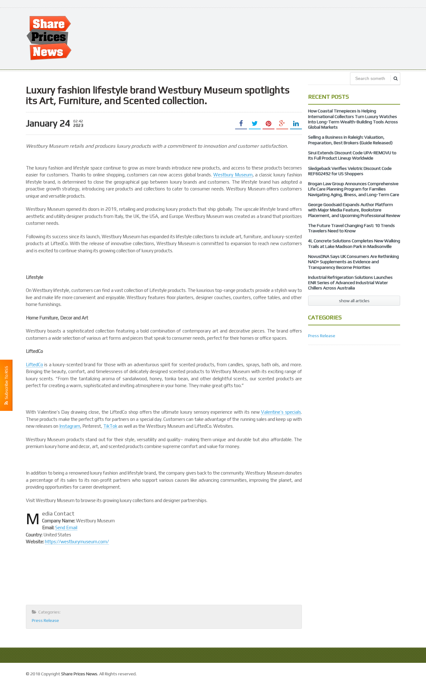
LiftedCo (34, 364)
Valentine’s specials (281, 412)
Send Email (66, 527)
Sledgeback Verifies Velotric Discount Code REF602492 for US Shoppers (350, 171)
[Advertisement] (286, 38)
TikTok (110, 426)
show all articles (354, 300)
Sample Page (386, 673)
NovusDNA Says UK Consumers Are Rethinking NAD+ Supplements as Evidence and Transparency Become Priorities (353, 262)
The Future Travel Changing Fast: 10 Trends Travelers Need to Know (351, 228)
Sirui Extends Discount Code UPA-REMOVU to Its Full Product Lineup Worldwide (352, 155)
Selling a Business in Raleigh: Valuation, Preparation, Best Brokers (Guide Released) (350, 140)
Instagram (69, 426)
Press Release (45, 620)
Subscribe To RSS (6, 383)
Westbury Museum (233, 174)
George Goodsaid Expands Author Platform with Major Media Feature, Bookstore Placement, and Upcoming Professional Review (354, 210)
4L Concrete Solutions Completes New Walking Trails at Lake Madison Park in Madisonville (354, 243)
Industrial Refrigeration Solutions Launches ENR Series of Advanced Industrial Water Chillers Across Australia (350, 283)
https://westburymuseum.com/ (77, 541)
